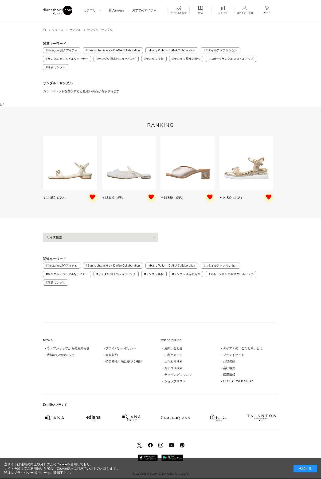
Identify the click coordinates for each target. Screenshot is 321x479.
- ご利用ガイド (172, 355)
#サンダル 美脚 (154, 58)
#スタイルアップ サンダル (220, 50)
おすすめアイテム (144, 10)
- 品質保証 (228, 361)
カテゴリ (90, 10)
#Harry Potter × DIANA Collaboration (172, 50)
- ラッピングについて (177, 374)
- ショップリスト (174, 381)
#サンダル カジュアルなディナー (67, 58)
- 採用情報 (228, 374)
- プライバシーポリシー (120, 348)
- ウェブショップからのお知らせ (67, 348)
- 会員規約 (111, 355)
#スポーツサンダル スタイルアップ (231, 58)
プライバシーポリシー (30, 473)
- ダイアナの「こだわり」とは (242, 348)
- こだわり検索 (172, 361)
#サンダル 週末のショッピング (116, 58)
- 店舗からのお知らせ (59, 355)
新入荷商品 (116, 10)
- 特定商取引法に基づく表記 (123, 361)
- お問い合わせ (172, 348)
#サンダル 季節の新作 (186, 58)
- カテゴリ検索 (172, 368)
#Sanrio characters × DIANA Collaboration (113, 50)
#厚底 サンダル (55, 67)
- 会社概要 (228, 368)
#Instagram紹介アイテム (61, 50)
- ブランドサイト (232, 355)
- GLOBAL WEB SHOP (237, 381)
